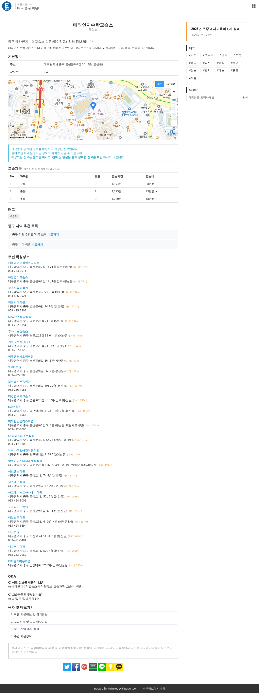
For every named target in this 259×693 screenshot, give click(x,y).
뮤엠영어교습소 (18, 277)
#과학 (220, 63)
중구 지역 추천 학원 (26, 629)
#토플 (192, 78)
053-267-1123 (17, 350)
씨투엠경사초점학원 (21, 356)
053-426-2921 (17, 296)
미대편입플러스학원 (21, 421)
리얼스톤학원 (16, 517)
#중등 (234, 70)
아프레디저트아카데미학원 (25, 492)
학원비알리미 (24, 4)
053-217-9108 (17, 444)
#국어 (234, 63)
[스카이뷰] (170, 84)
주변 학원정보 (23, 636)
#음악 (192, 63)
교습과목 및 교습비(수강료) (31, 621)
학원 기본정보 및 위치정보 (31, 614)
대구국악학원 (16, 546)
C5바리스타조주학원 (21, 436)
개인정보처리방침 (153, 688)
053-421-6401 (17, 540)
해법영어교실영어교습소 (23, 263)
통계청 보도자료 (215, 31)
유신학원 (13, 532)
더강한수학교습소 (19, 396)
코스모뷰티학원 (18, 288)
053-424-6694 (17, 525)
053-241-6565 (17, 415)
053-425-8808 (17, 310)
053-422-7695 (17, 429)
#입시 (206, 63)
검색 (245, 97)
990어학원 (14, 367)
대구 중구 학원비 (29, 8)
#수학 (237, 55)
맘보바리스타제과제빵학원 (25, 461)
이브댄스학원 (16, 471)
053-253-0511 (17, 271)
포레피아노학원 (18, 507)
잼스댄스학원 (16, 482)
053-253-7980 (17, 555)
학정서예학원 (16, 302)
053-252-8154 (17, 325)
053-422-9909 (17, 375)
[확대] (174, 91)
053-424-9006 (17, 500)
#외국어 (208, 55)
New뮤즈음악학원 (19, 317)
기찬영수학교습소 (19, 342)
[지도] (159, 84)
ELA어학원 (14, 406)
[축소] (174, 123)
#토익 (206, 70)
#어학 (192, 55)
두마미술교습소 (18, 331)
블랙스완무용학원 (19, 381)
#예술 (220, 70)
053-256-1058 (17, 389)
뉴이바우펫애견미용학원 (23, 450)
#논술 (192, 70)
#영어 (223, 55)
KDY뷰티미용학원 (19, 561)
